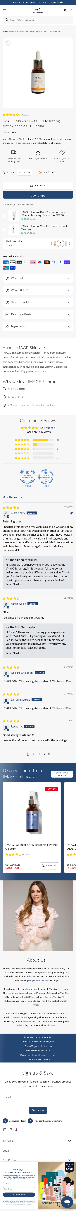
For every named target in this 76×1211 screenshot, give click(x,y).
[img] (11, 507)
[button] (71, 10)
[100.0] (27, 476)
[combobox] (38, 20)
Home (5, 31)
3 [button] (39, 754)
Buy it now (38, 195)
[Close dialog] (72, 1164)
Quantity (8, 172)
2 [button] (33, 754)
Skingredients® (36, 980)
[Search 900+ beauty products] (7, 20)
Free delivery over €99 (38, 1037)
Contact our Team (17, 1120)
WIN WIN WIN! (19, 1195)
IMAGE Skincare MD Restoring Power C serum (31, 846)
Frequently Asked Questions (48, 1120)
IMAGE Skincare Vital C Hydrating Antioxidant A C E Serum (35, 31)
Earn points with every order (38, 1055)
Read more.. (50, 1025)
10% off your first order (38, 1046)
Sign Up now (38, 1110)
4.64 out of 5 (48, 427)
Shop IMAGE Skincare (62, 774)
